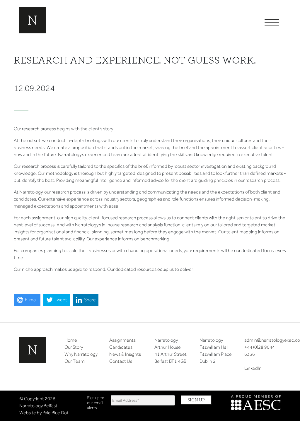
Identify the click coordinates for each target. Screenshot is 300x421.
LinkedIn (253, 368)
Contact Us (120, 361)
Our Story (73, 347)
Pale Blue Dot (55, 412)
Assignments (122, 340)
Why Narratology (81, 354)
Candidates (120, 347)
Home (70, 340)
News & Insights (125, 354)
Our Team (74, 361)
